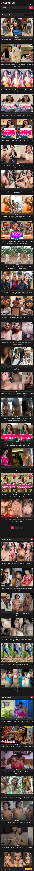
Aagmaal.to (9, 2)
